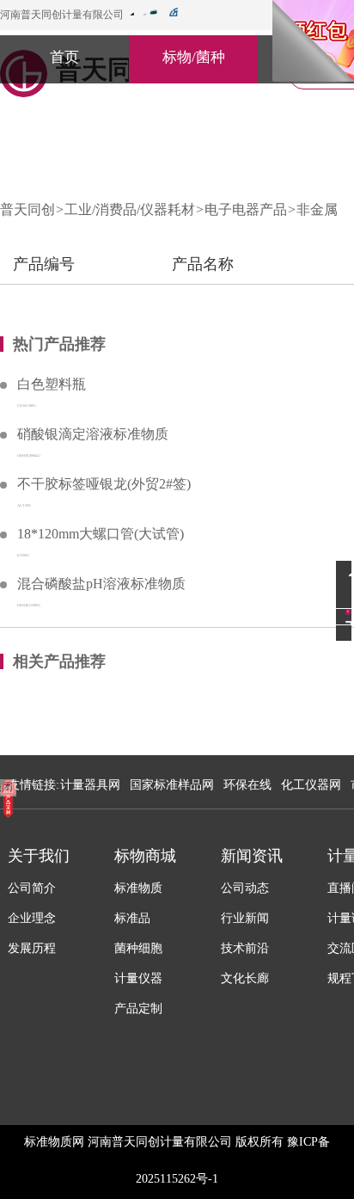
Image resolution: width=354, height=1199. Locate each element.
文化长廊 (245, 978)
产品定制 (138, 1008)
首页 (64, 57)
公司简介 (32, 888)
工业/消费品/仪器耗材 (129, 209)
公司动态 (245, 888)
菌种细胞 (138, 948)
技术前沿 (245, 948)
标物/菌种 (193, 57)
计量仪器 (138, 978)
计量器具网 (90, 784)
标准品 (132, 918)
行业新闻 (245, 918)
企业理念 (32, 918)
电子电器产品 (245, 209)
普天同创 (27, 209)
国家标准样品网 (172, 784)
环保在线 (247, 784)
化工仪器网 (311, 784)
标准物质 (138, 888)
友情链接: (33, 784)
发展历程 (32, 948)
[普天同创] (8, 798)
